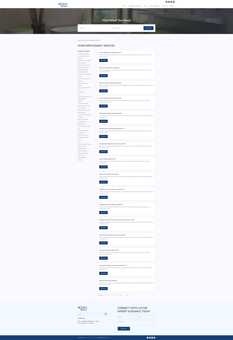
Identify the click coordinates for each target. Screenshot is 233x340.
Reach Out (172, 6)
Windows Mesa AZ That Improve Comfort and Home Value (116, 220)
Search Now (149, 28)
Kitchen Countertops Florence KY (109, 250)
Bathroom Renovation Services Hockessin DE (112, 235)
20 (118, 295)
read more (103, 60)
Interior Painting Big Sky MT (107, 159)
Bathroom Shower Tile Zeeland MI (109, 68)
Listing (83, 40)
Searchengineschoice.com (91, 337)
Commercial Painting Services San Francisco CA (113, 265)
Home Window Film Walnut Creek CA (110, 52)
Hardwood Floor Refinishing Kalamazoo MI (111, 128)
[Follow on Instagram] (171, 2)
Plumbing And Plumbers (135, 6)
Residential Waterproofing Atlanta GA (110, 113)
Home (124, 6)
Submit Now (124, 328)
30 (121, 295)
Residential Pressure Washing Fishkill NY (111, 204)
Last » (127, 295)
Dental (145, 6)
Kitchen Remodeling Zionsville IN (109, 174)
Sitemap (109, 337)
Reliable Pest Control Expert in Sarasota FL (112, 189)
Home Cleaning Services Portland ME (110, 98)
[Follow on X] (169, 2)
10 (116, 295)
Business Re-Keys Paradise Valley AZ (110, 83)
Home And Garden (154, 6)
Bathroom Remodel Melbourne (108, 281)
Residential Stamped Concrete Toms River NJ (112, 144)
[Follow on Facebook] (166, 2)
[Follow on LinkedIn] (174, 2)
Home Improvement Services (93, 40)
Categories (164, 6)
